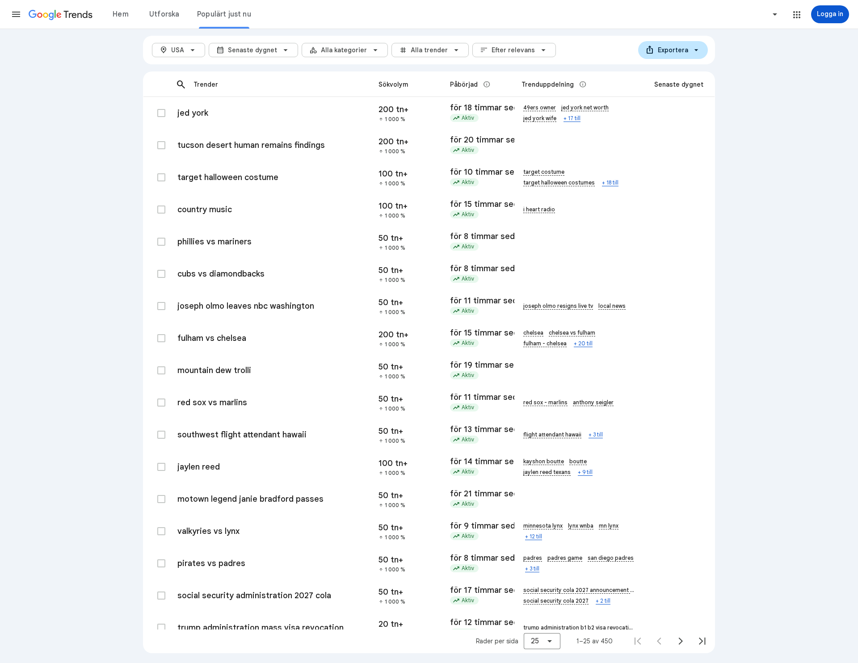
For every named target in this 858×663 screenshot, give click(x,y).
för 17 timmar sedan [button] (478, 590)
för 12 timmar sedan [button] (478, 622)
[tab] (120, 14)
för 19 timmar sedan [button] (478, 365)
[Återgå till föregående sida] (659, 641)
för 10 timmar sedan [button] (478, 172)
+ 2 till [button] (603, 600)
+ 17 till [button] (572, 118)
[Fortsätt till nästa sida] (681, 641)
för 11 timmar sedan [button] (478, 301)
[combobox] (741, 14)
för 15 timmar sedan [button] (478, 204)
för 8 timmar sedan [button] (478, 236)
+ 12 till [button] (533, 536)
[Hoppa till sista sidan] (702, 641)
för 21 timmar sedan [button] (478, 494)
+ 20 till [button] (583, 343)
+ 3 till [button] (596, 434)
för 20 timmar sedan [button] (478, 140)
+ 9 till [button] (585, 472)
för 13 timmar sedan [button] (478, 429)
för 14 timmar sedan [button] (478, 461)
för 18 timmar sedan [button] (478, 108)
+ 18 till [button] (610, 182)
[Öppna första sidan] (638, 641)
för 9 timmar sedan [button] (478, 526)
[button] (16, 14)
